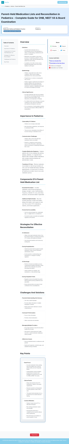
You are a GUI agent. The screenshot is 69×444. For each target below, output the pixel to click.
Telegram (64, 46)
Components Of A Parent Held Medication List (9, 52)
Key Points (6, 61)
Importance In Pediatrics (9, 48)
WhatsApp (54, 46)
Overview (6, 46)
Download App (62, 2)
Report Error (34, 434)
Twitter (63, 50)
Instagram (54, 50)
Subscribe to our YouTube (57, 67)
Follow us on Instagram (56, 65)
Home (2, 6)
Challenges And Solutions (10, 59)
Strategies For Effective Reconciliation (9, 56)
